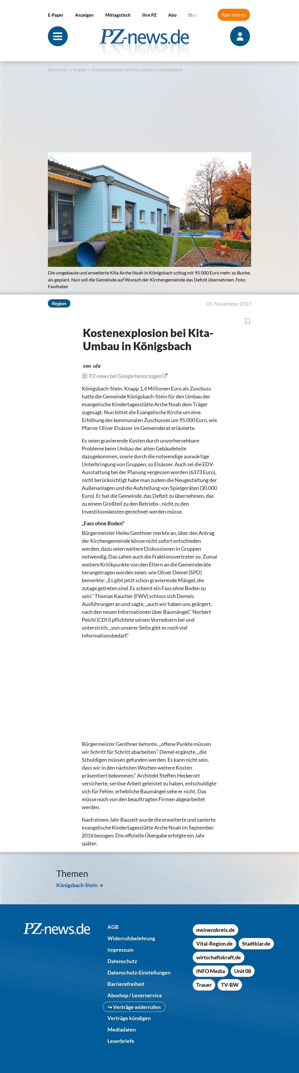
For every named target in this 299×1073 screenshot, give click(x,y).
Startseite (57, 69)
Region (79, 69)
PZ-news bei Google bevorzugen (125, 376)
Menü (58, 36)
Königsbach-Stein (77, 885)
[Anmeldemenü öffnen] (240, 36)
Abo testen (233, 14)
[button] (54, 159)
